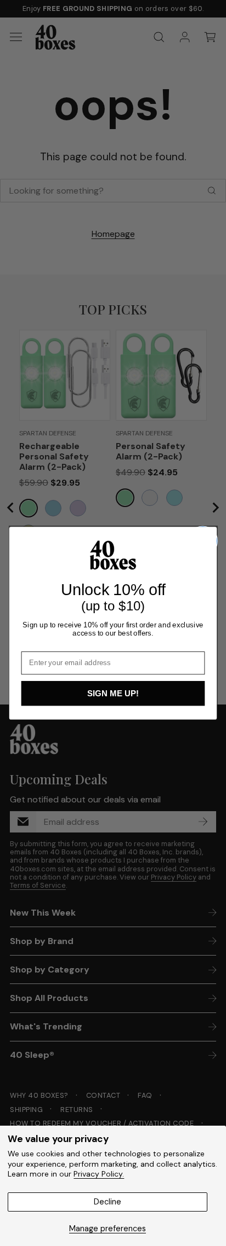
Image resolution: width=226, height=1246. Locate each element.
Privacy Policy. (99, 1174)
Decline (107, 1202)
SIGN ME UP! (113, 693)
